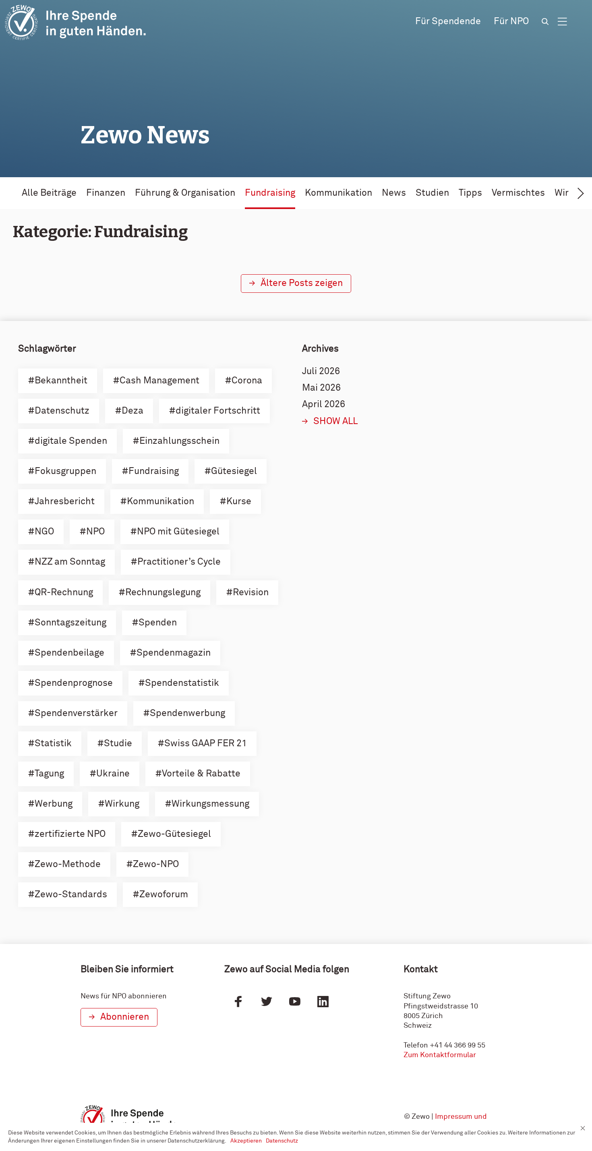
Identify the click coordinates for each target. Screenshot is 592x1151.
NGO (44, 531)
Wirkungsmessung (210, 804)
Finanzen (105, 193)
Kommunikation (338, 193)
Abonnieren (124, 1017)
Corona (247, 380)
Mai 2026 (321, 388)
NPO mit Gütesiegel (178, 531)
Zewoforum (163, 894)
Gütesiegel (234, 471)
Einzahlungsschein (179, 441)
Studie (118, 743)
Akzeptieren (246, 1141)
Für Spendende (448, 21)
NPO (95, 531)
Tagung (49, 773)
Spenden (158, 622)
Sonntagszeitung (70, 622)
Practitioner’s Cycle (179, 562)
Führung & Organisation (185, 193)
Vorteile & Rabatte (201, 773)
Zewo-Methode (68, 864)
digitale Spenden (71, 441)
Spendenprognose (74, 683)
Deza (132, 411)
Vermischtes (518, 193)
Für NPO (511, 21)
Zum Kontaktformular (440, 1055)
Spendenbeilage (69, 653)
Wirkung (122, 804)
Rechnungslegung (163, 592)
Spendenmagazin (174, 653)
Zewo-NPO (156, 864)
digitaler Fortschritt (218, 411)
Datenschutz (62, 411)
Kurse (238, 501)
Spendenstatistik (182, 683)
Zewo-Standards (71, 894)
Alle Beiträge (49, 193)
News (394, 193)
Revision (251, 592)
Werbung (53, 804)
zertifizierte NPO (70, 834)
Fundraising (270, 193)
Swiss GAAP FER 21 (205, 743)
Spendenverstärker (76, 713)
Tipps (470, 193)
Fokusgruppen (65, 471)
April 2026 (323, 404)
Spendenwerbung (187, 713)
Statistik (53, 743)
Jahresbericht (65, 501)
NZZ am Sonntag (70, 562)
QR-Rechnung (64, 592)
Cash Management (159, 380)
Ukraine (113, 773)
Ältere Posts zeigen (302, 283)
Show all (335, 421)
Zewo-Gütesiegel (174, 834)
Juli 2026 (321, 371)
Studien (432, 193)
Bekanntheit (61, 380)
